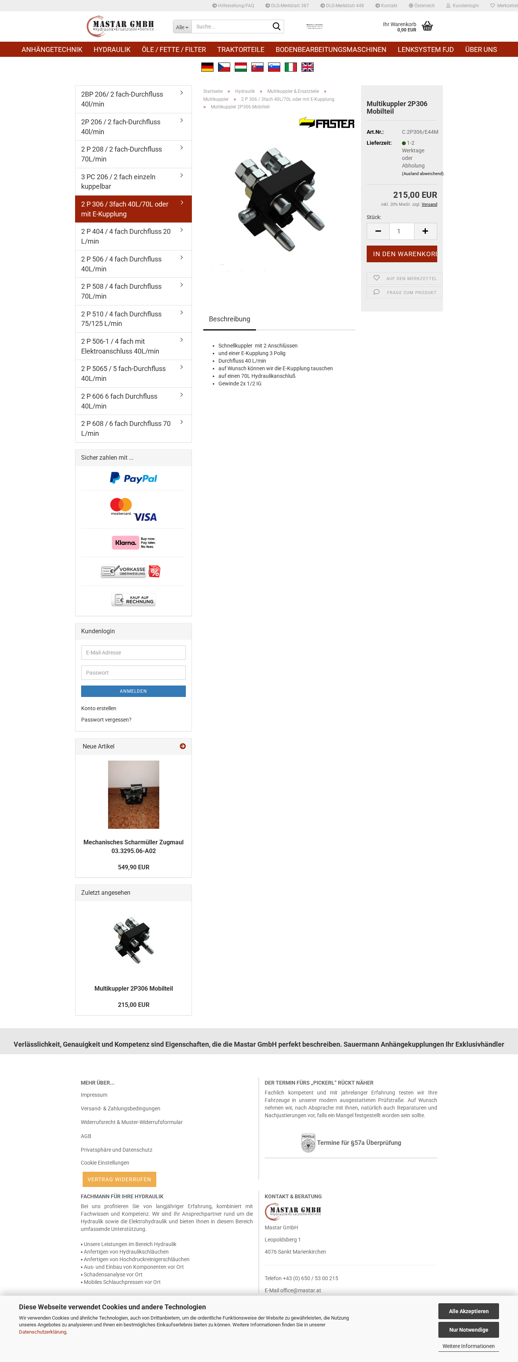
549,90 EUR (133, 867)
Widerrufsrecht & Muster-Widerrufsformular (132, 1122)
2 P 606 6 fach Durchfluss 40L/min (119, 401)
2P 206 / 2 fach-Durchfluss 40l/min (120, 127)
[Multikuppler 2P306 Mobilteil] (279, 201)
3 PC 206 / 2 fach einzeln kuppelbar (118, 182)
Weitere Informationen (469, 1346)
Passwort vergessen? (106, 720)
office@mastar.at (300, 1290)
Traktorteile (240, 49)
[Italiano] (291, 66)
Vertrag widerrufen (119, 1179)
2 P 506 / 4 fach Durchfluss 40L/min (121, 264)
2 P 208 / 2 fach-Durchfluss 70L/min (121, 154)
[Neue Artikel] (183, 746)
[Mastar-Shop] (121, 26)
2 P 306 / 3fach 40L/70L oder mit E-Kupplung (124, 209)
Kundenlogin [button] (465, 5)
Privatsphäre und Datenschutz (116, 1150)
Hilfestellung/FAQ (235, 5)
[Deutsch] (207, 66)
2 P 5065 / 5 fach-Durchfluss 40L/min (123, 373)
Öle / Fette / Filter (174, 49)
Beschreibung (229, 319)
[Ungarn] (241, 66)
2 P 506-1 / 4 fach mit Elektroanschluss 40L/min (120, 346)
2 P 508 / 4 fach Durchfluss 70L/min (121, 291)
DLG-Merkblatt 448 (344, 5)
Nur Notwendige (468, 1330)
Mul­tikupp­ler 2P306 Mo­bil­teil (133, 988)
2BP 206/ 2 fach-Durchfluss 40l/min (122, 99)
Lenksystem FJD (426, 49)
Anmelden (133, 691)
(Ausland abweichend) (423, 173)
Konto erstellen (98, 708)
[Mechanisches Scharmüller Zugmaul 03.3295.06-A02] (133, 795)
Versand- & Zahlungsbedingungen (120, 1108)
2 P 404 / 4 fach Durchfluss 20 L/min (126, 236)
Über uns (481, 49)
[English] (307, 66)
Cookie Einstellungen (105, 1163)
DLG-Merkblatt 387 (289, 5)
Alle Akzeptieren (469, 1311)
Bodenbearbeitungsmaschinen (331, 49)
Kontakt (388, 5)
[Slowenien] (274, 66)
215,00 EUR (133, 1004)
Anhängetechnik (52, 49)
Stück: (374, 217)
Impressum (94, 1095)
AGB (86, 1136)
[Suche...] (277, 27)
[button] (422, 5)
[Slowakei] (257, 66)
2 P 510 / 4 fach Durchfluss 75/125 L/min (121, 319)
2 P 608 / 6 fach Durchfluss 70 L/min (126, 428)
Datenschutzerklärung (42, 1332)
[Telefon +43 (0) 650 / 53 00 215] (314, 26)
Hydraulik (112, 49)
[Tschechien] (224, 66)
